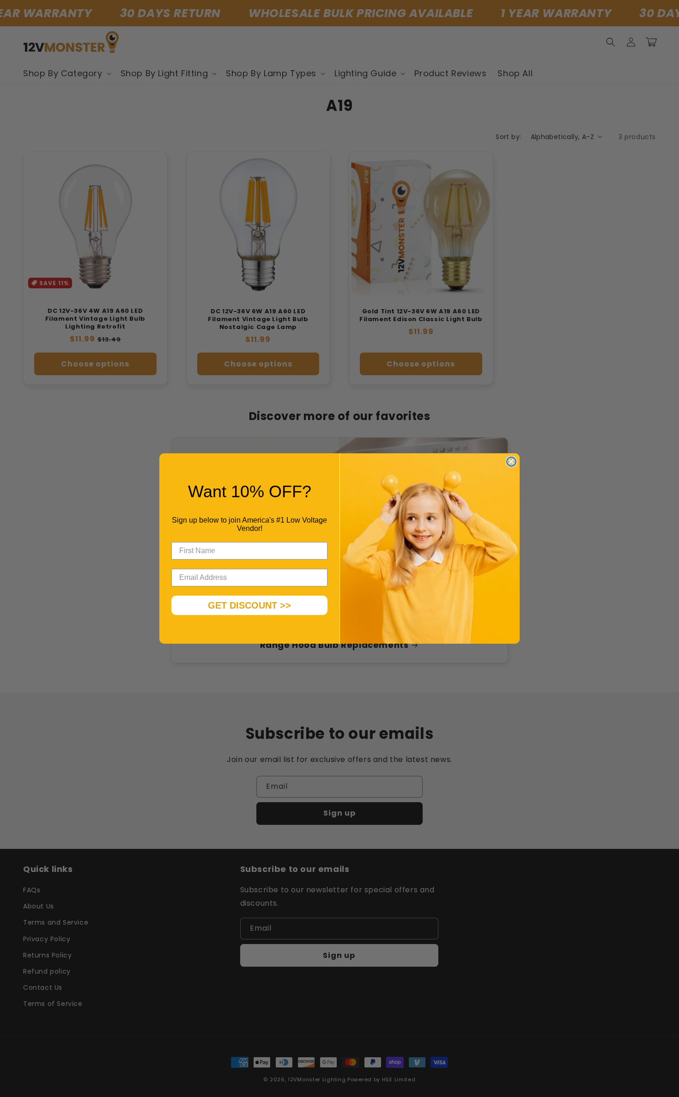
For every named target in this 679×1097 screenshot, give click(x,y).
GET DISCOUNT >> (249, 605)
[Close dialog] (511, 461)
